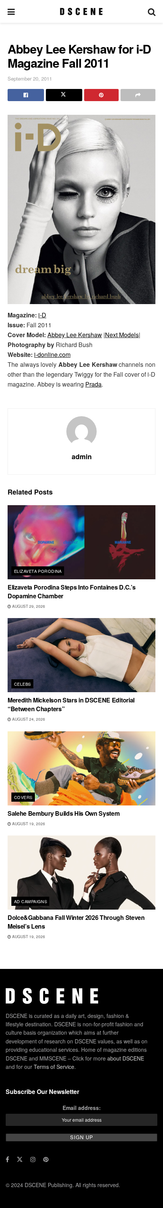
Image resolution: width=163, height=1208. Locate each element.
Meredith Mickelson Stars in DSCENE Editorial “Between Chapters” (71, 704)
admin (82, 456)
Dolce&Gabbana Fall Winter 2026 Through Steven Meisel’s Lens (76, 921)
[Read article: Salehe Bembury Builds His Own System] (81, 768)
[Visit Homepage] (81, 11)
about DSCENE (125, 1058)
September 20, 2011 (30, 78)
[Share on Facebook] (26, 95)
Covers (23, 797)
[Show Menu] (11, 11)
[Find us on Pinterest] (46, 1159)
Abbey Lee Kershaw (74, 334)
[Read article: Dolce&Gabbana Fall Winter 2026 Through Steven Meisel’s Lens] (81, 872)
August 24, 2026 (28, 719)
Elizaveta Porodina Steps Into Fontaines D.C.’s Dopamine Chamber (71, 591)
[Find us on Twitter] (20, 1159)
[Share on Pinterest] (101, 95)
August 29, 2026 (28, 606)
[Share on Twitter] (64, 95)
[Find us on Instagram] (33, 1159)
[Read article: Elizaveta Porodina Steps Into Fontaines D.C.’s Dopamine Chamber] (81, 542)
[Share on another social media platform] (138, 95)
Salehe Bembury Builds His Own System (63, 813)
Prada (93, 384)
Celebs (22, 684)
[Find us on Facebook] (7, 1159)
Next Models (122, 334)
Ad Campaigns (30, 901)
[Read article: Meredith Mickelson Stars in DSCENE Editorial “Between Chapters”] (81, 655)
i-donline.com (52, 354)
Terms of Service (54, 1066)
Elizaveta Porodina (38, 571)
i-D (42, 315)
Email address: (82, 1107)
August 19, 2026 (28, 823)
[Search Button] (151, 11)
